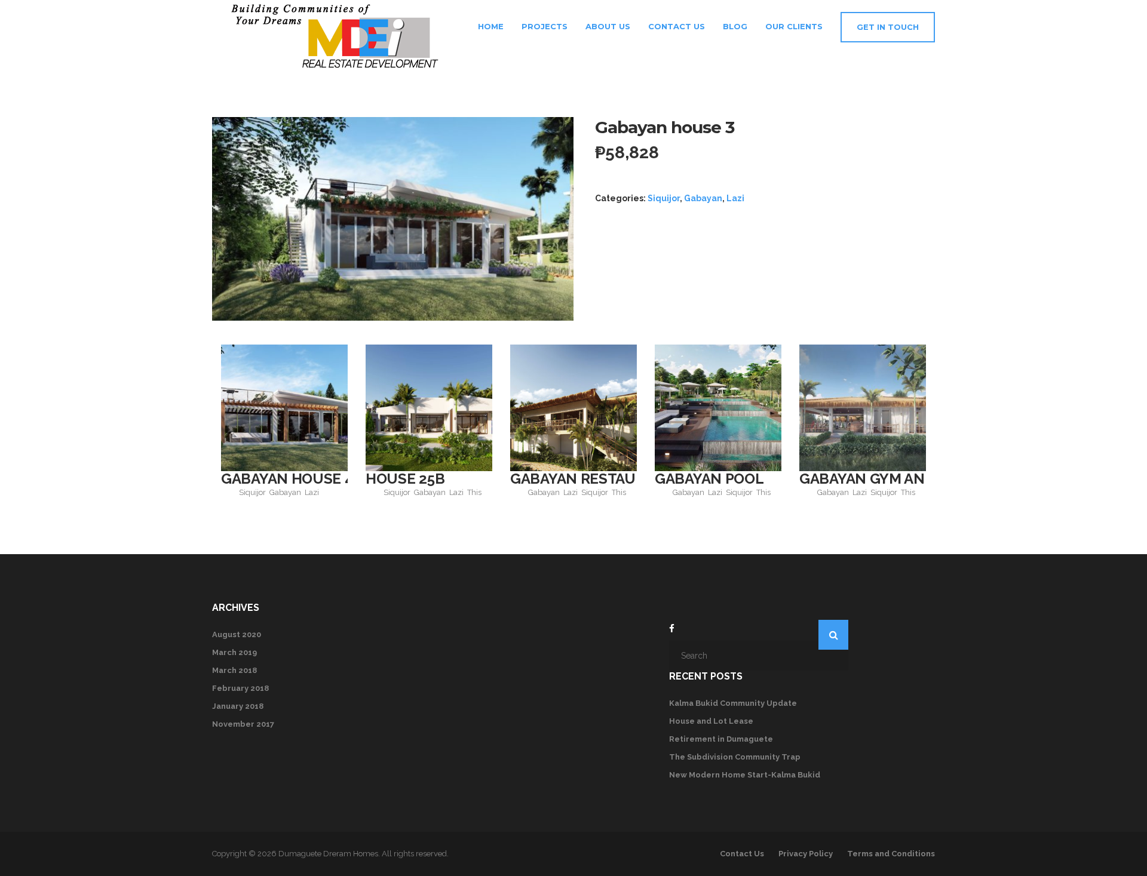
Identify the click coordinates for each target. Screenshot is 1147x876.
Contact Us (676, 26)
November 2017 (243, 724)
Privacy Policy (805, 853)
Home (490, 26)
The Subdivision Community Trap (735, 756)
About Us (607, 26)
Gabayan (703, 198)
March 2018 (234, 670)
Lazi (735, 198)
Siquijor (664, 198)
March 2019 (234, 652)
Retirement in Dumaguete (721, 738)
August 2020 (236, 634)
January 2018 (237, 706)
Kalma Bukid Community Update (733, 703)
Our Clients (794, 26)
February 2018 (240, 688)
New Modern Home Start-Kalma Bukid (744, 774)
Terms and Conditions (891, 853)
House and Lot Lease (711, 721)
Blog (735, 26)
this (474, 492)
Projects (545, 26)
